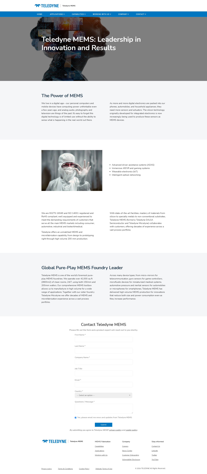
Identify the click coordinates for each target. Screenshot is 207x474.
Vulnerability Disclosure (131, 459)
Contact (140, 14)
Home (39, 14)
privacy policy (115, 430)
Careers (125, 446)
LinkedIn (155, 451)
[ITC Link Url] (54, 6)
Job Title (78, 368)
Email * (78, 380)
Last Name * (80, 346)
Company (122, 14)
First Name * (80, 335)
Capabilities (78, 14)
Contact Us (156, 446)
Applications (56, 14)
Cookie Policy (84, 469)
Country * (79, 391)
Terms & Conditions (65, 469)
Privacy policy (46, 469)
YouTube (155, 459)
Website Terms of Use (103, 469)
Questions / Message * (85, 401)
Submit (103, 424)
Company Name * (82, 357)
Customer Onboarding (130, 455)
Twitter (154, 455)
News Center (127, 451)
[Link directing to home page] (62, 442)
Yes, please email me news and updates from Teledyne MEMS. (104, 417)
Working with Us (101, 14)
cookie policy (131, 430)
